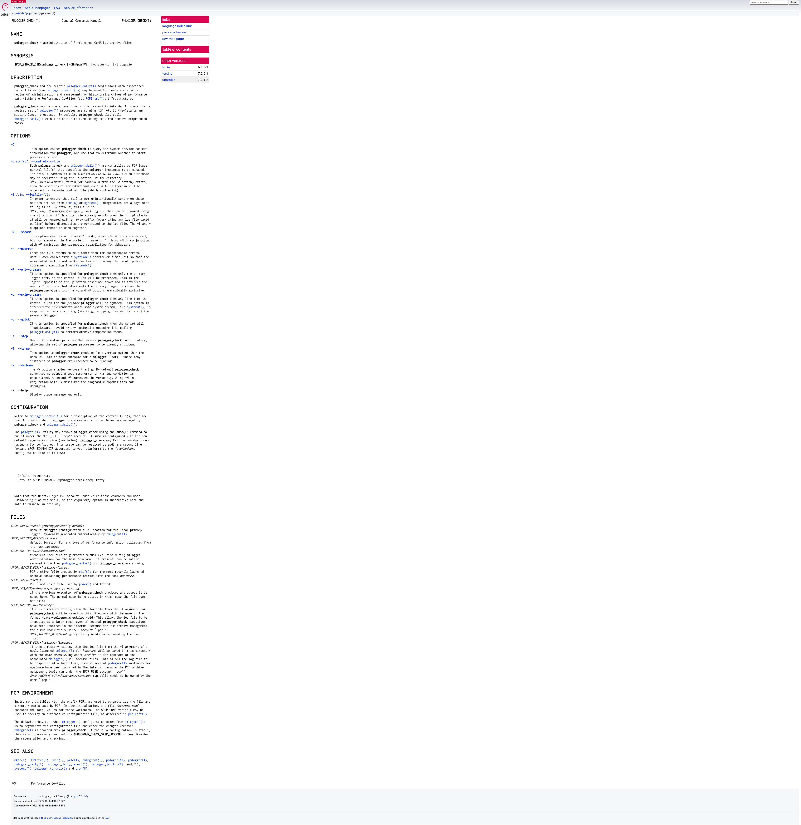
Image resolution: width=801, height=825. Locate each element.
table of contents (177, 49)
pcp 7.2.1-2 (80, 796)
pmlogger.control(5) (63, 90)
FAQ (57, 8)
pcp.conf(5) (137, 714)
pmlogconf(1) (116, 534)
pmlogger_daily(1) (81, 86)
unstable (19, 13)
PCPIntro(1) (95, 98)
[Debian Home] (5, 8)
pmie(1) (85, 584)
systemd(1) (92, 203)
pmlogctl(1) (30, 432)
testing (167, 73)
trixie (166, 67)
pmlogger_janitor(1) (107, 764)
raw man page (173, 39)
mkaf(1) (85, 571)
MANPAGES (18, 1)
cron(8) (72, 203)
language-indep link (177, 26)
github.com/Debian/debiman (56, 817)
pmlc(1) (73, 760)
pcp (28, 13)
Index (17, 8)
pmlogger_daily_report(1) (67, 764)
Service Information (78, 8)
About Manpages (37, 8)
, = (35, 161)
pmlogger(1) (49, 110)
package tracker (174, 32)
